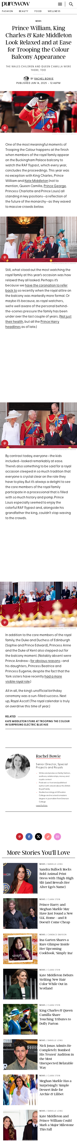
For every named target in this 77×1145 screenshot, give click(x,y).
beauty (24, 11)
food (38, 11)
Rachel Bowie (44, 79)
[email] (57, 836)
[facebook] (29, 836)
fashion (7, 11)
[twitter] (38, 836)
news (38, 21)
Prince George (55, 186)
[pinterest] (4, 127)
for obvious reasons (45, 661)
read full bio (42, 806)
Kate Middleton (36, 181)
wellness (54, 11)
